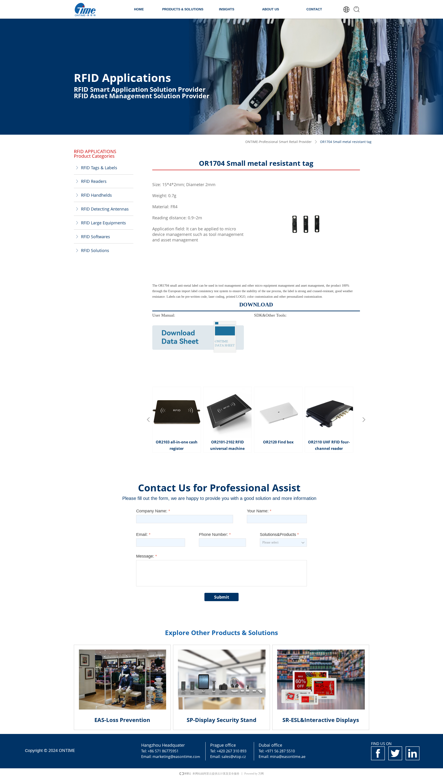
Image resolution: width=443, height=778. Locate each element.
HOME (139, 9)
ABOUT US (270, 9)
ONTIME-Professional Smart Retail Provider (278, 142)
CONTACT (314, 9)
